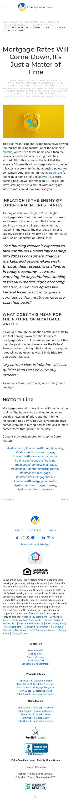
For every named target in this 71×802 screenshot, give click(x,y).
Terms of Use (19, 633)
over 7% (47, 176)
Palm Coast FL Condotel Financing (35, 684)
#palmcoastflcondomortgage (35, 452)
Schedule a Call (35, 660)
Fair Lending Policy (56, 623)
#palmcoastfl (15, 448)
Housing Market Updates (50, 88)
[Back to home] (35, 7)
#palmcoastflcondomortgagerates (35, 456)
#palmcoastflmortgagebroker (35, 477)
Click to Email (35, 653)
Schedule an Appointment (35, 663)
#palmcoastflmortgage (35, 473)
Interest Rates (14, 91)
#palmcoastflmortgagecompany (35, 485)
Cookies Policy (53, 620)
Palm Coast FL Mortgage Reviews (36, 721)
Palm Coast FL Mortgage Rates (43, 96)
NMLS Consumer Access (42, 630)
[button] (4, 7)
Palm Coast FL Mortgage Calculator (35, 707)
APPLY (19, 530)
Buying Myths (30, 85)
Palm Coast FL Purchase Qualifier (35, 711)
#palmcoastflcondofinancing (44, 448)
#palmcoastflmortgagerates (35, 489)
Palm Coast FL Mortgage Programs (35, 687)
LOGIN (53, 530)
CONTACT (36, 530)
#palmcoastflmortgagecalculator (35, 481)
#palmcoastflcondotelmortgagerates (35, 468)
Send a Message (35, 657)
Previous (10, 499)
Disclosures (9, 623)
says (48, 238)
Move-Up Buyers (37, 91)
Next (63, 499)
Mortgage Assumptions (37, 626)
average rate (53, 172)
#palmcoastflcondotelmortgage (35, 464)
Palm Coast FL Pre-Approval (35, 714)
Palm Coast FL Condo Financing (36, 680)
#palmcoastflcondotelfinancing (35, 460)
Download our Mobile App (35, 544)
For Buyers (22, 88)
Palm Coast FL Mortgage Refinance (35, 694)
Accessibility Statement (34, 616)
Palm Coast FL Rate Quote (36, 717)
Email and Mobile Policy (30, 623)
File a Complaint (13, 626)
